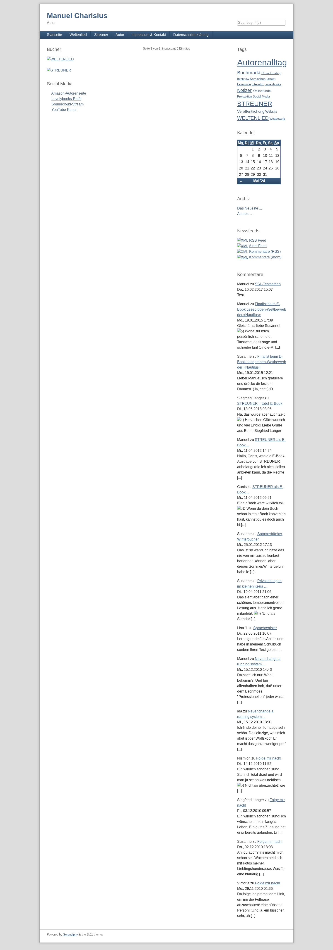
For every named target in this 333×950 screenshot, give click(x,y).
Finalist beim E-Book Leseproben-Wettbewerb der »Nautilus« (261, 309)
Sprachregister (265, 628)
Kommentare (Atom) (265, 257)
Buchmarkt (249, 72)
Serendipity (70, 934)
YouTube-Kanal (64, 110)
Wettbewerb (277, 118)
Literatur (258, 84)
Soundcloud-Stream (67, 104)
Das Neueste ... (249, 208)
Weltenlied (78, 35)
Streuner (101, 35)
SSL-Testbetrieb (268, 284)
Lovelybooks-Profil (66, 99)
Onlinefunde (262, 91)
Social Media (261, 96)
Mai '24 (259, 181)
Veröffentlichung (250, 111)
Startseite (54, 35)
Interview (243, 79)
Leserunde (244, 84)
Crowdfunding (271, 73)
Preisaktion (244, 96)
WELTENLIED (253, 118)
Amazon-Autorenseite (68, 93)
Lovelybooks (273, 84)
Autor (120, 35)
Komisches (257, 79)
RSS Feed (257, 240)
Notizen (244, 90)
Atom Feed (258, 246)
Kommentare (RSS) (265, 251)
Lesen (270, 79)
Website (271, 111)
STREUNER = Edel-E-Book (259, 403)
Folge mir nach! (268, 758)
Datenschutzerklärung (191, 35)
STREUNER (254, 103)
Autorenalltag (262, 62)
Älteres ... (244, 214)
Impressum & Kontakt (149, 35)
